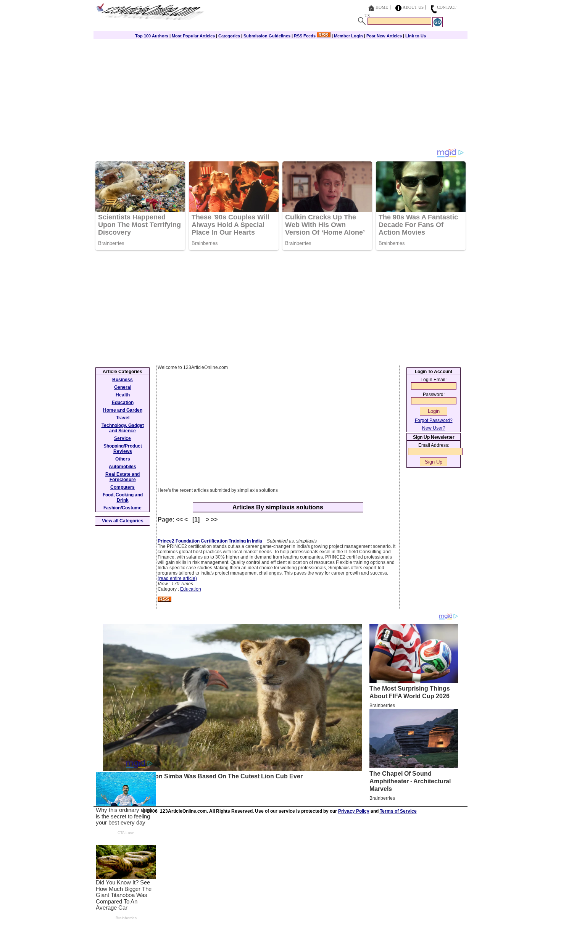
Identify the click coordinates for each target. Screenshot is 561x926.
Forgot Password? (434, 420)
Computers (122, 487)
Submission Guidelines (266, 36)
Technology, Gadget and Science (123, 428)
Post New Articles (384, 36)
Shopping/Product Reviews (122, 448)
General (122, 387)
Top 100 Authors (151, 36)
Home (382, 7)
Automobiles (122, 466)
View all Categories (122, 520)
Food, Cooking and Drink (123, 497)
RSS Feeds (305, 36)
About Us (413, 7)
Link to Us (415, 36)
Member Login (348, 36)
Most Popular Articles (193, 36)
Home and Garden (122, 410)
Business (122, 379)
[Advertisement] (281, 94)
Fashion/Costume (122, 508)
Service (122, 438)
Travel (122, 417)
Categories (229, 36)
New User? (433, 428)
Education (190, 589)
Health (123, 395)
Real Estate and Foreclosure (122, 477)
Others (122, 459)
